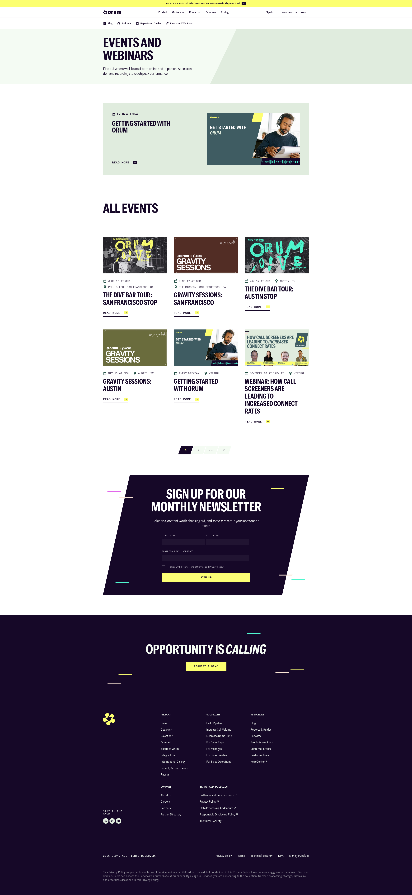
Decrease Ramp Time (219, 736)
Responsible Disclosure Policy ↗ (219, 814)
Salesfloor (167, 736)
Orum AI (166, 742)
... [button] (211, 450)
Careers (165, 801)
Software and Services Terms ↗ (219, 795)
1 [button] (186, 450)
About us (166, 795)
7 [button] (224, 450)
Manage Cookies (299, 856)
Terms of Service (196, 567)
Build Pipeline (214, 723)
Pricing (165, 774)
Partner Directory (171, 814)
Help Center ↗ (259, 762)
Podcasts (256, 736)
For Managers (214, 749)
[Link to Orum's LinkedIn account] (112, 821)
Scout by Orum (170, 749)
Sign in (269, 12)
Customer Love (259, 755)
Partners (166, 808)
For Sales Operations (218, 762)
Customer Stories (261, 749)
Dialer (164, 723)
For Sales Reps (215, 742)
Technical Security (210, 821)
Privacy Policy (216, 567)
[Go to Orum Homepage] (112, 12)
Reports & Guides (261, 729)
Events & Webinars (261, 742)
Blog (253, 723)
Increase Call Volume (218, 729)
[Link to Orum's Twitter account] (105, 821)
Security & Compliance (174, 768)
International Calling (173, 762)
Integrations (168, 755)
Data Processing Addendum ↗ (218, 808)
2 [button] (198, 450)
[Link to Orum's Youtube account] (118, 821)
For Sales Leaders (216, 755)
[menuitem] (162, 12)
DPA (280, 856)
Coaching (166, 729)
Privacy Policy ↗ (209, 801)
